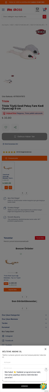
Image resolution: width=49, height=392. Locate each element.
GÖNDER (24, 386)
